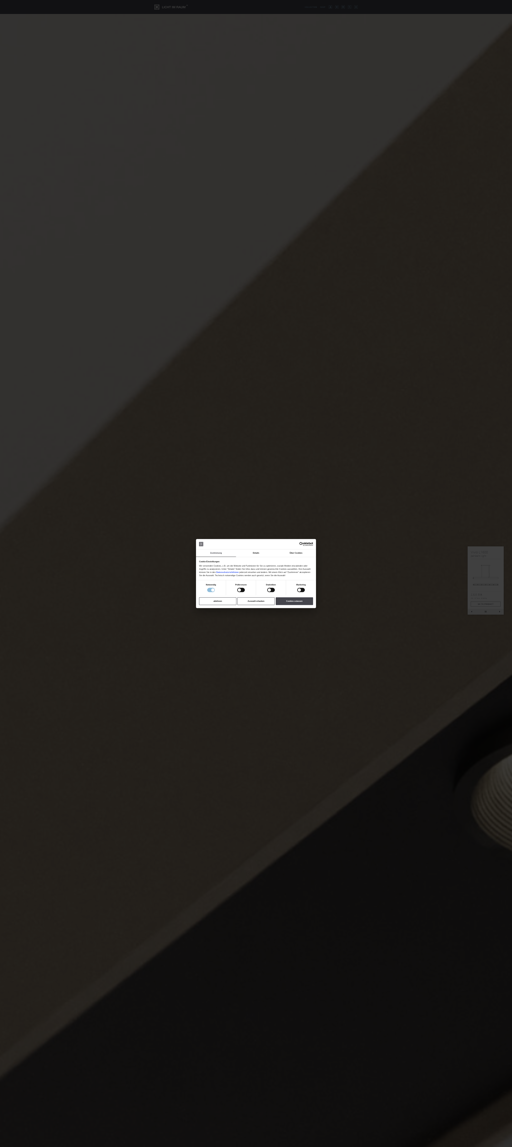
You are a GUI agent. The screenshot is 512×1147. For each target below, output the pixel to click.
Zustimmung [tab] (216, 553)
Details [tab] (256, 553)
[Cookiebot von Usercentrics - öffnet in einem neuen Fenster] (301, 544)
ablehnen (217, 601)
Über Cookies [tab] (296, 553)
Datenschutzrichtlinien (227, 572)
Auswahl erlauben (256, 601)
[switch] (241, 590)
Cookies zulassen (294, 601)
